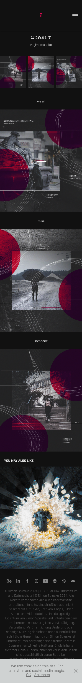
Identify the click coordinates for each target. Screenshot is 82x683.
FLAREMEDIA (49, 591)
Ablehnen (42, 675)
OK (28, 675)
